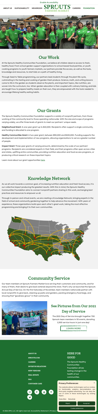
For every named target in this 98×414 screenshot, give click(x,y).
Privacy (52, 411)
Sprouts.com (34, 358)
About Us (7, 8)
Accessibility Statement (40, 411)
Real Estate (33, 375)
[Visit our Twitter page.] (30, 397)
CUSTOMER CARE (35, 384)
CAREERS (77, 8)
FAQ (29, 379)
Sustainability (22, 8)
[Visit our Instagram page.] (30, 392)
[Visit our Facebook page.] (37, 392)
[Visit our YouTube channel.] (44, 392)
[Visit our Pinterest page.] (51, 392)
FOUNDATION (89, 8)
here (43, 160)
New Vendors (34, 371)
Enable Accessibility (49, 2)
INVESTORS (49, 16)
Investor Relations (37, 366)
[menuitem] (7, 8)
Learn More (73, 328)
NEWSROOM (37, 8)
